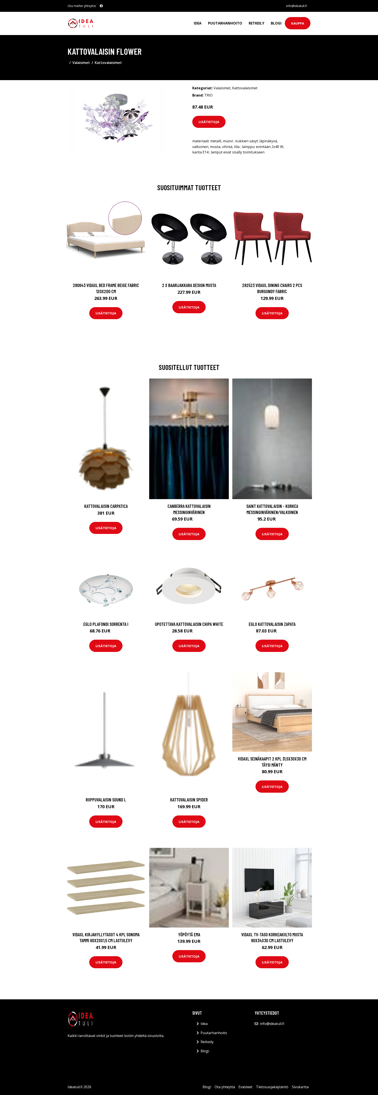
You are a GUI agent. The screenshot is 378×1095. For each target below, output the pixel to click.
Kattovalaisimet (108, 62)
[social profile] (101, 6)
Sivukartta (300, 1086)
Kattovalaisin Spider (189, 799)
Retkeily (256, 23)
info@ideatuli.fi (296, 6)
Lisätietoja (209, 122)
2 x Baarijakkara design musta (189, 285)
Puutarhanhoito (225, 23)
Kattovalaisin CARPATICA (106, 506)
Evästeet (245, 1086)
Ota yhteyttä (225, 1086)
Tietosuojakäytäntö (272, 1086)
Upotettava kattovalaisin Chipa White (189, 624)
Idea (197, 23)
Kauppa (297, 23)
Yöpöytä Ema (189, 934)
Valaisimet (81, 62)
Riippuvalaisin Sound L (106, 799)
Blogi (276, 23)
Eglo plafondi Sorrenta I (105, 624)
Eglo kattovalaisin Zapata (272, 624)
